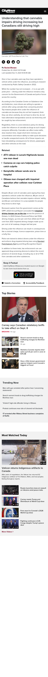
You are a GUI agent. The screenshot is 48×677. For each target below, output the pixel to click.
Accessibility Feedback (35, 283)
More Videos (7, 532)
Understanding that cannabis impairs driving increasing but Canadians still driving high (22, 22)
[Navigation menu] (45, 11)
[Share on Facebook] (8, 62)
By (9, 68)
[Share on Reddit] (13, 62)
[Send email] (18, 62)
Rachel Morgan (10, 68)
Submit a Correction (12, 283)
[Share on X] (3, 62)
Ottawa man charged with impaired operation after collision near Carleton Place (23, 183)
